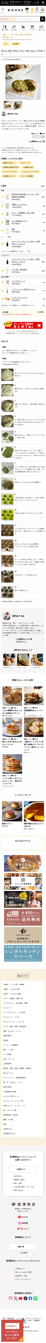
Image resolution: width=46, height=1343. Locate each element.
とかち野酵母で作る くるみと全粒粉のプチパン (12, 711)
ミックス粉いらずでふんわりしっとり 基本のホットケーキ (12, 781)
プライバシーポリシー (23, 1279)
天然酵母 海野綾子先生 (10, 167)
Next (43, 662)
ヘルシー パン (25, 163)
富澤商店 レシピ (7, 37)
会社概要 (24, 1252)
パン (5, 44)
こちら (19, 350)
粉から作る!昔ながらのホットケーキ (12, 742)
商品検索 (10, 1318)
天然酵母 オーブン (9, 176)
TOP (4, 1318)
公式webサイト (21, 641)
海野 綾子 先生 (12, 114)
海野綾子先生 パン (9, 163)
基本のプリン (7, 823)
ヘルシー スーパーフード (30, 172)
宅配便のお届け (19, 1179)
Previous (3, 662)
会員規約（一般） (21, 1275)
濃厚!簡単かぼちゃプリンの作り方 (34, 824)
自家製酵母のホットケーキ (34, 711)
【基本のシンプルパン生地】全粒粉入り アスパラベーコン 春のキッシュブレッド (34, 745)
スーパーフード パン (10, 172)
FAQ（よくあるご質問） (24, 1272)
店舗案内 (36, 1320)
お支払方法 (17, 1176)
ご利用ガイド (20, 1268)
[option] (23, 82)
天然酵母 (16, 44)
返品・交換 (17, 1183)
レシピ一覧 (20, 1318)
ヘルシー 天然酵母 (26, 176)
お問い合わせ (18, 1190)
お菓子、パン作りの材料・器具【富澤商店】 (17, 34)
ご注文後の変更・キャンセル (23, 1186)
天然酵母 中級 (28, 167)
